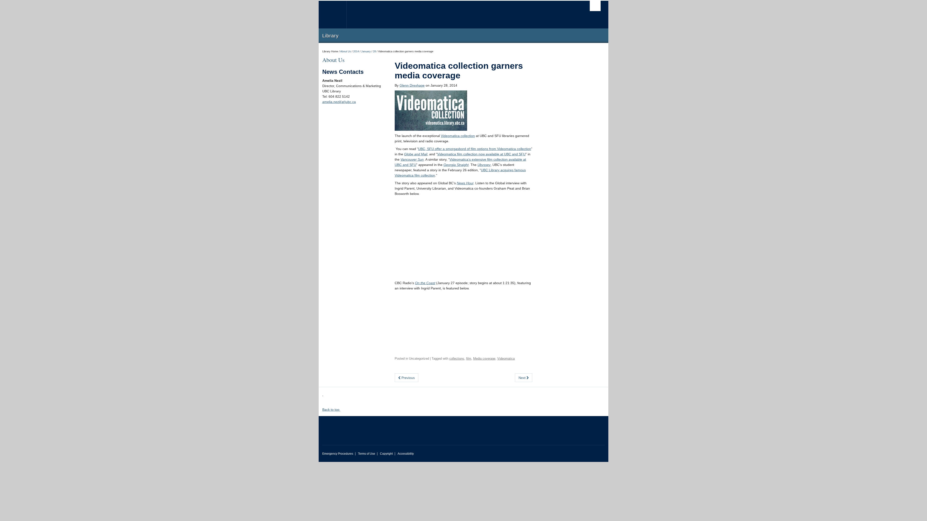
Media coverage (484, 358)
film (468, 358)
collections (456, 358)
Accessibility (406, 453)
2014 (356, 51)
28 (374, 51)
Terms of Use (366, 453)
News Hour (465, 183)
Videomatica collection (458, 136)
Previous (407, 378)
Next (523, 378)
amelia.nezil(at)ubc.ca (339, 102)
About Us (345, 51)
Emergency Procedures (337, 453)
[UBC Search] (595, 6)
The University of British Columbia (332, 14)
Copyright (386, 453)
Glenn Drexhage (412, 85)
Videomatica (506, 358)
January (366, 51)
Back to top (331, 409)
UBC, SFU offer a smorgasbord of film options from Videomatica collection (474, 149)
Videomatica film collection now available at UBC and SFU (481, 154)
